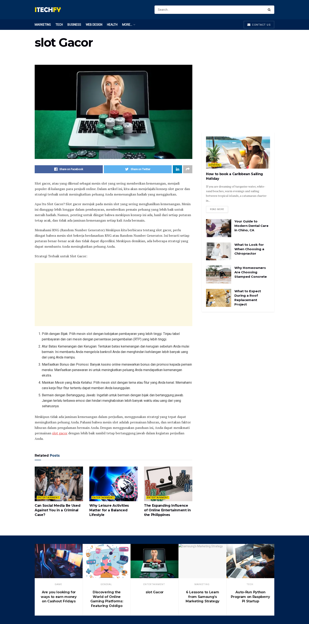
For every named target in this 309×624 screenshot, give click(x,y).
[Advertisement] (113, 294)
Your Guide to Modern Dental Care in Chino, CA (251, 225)
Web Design (94, 24)
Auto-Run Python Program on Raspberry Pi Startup (250, 596)
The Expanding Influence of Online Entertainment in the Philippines (167, 510)
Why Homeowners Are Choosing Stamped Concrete (250, 272)
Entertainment (48, 497)
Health (112, 24)
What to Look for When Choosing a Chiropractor (249, 249)
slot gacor (59, 433)
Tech (59, 24)
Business (74, 24)
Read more (217, 209)
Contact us (261, 24)
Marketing (43, 24)
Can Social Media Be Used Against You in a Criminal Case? (57, 510)
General (215, 165)
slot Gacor (155, 592)
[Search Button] (270, 9)
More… (127, 24)
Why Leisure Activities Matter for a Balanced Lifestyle (109, 510)
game (58, 584)
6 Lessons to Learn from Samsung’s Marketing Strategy (202, 596)
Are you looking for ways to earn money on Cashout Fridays (59, 596)
